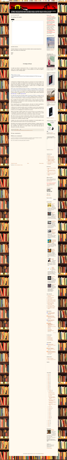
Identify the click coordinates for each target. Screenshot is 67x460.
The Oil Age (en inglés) (51, 305)
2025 (48, 375)
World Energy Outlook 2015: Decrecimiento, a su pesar (52, 397)
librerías (52, 101)
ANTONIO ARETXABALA (50, 324)
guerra (25, 130)
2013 (48, 421)
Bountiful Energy (50, 337)
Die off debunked (50, 338)
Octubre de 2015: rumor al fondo (52, 404)
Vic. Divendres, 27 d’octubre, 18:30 (52, 345)
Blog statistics (49, 195)
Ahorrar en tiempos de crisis (51, 359)
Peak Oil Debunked (50, 340)
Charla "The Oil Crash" (51, 157)
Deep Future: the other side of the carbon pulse (52, 353)
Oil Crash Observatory (51, 297)
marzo (50, 416)
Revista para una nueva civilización (51, 296)
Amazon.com (52, 49)
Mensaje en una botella (51, 156)
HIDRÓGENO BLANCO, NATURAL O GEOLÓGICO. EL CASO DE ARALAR (52, 326)
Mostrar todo (54, 332)
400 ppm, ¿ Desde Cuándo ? (51, 349)
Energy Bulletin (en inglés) (51, 306)
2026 (48, 374)
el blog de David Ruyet (51, 320)
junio (49, 412)
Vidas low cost (54, 284)
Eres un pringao (53, 259)
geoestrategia (22, 130)
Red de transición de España (51, 301)
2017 (48, 386)
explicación (50, 180)
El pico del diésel (53, 213)
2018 (48, 385)
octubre (50, 406)
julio (49, 410)
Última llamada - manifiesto (51, 161)
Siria (32, 130)
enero (49, 418)
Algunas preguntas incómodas (53, 268)
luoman (34, 453)
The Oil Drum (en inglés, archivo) (51, 308)
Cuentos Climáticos (51, 348)
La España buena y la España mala (53, 250)
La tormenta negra (53, 277)
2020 (48, 382)
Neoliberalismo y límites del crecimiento (51, 400)
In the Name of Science (51, 330)
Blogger (42, 453)
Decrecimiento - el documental (50, 163)
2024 (48, 376)
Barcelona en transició (51, 302)
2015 (48, 389)
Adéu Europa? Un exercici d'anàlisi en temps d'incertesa (51, 317)
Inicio (28, 163)
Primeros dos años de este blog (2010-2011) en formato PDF (52, 171)
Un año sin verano (53, 204)
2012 (48, 423)
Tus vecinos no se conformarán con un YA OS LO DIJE (54, 241)
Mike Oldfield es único (51, 313)
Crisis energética (50, 298)
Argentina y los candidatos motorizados (52, 402)
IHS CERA (49, 336)
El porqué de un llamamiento (54, 221)
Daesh (19, 130)
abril (49, 414)
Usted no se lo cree (50, 344)
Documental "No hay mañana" (52, 172)
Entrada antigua (41, 163)
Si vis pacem (50, 395)
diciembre (50, 390)
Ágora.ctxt (52, 85)
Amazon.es (52, 50)
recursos (30, 130)
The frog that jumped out (51, 351)
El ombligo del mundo (51, 394)
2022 (48, 379)
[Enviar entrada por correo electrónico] (20, 129)
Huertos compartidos (50, 358)
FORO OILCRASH (52, 183)
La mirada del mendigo (51, 312)
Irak (26, 130)
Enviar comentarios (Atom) (19, 164)
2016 (48, 387)
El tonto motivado (50, 320)
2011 (48, 424)
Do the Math (50, 329)
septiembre (50, 408)
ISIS (28, 130)
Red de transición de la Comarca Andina (51, 304)
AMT (53, 430)
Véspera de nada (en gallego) (52, 299)
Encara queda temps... (51, 316)
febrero (50, 417)
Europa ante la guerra (51, 392)
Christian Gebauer (16, 130)
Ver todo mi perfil (49, 448)
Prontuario (49, 155)
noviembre (50, 391)
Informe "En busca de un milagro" (51, 174)
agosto (50, 409)
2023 (48, 378)
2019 (48, 383)
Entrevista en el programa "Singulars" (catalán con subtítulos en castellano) (51, 160)
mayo (49, 413)
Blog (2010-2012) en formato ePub (52, 168)
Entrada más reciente (14, 163)
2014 (48, 420)
